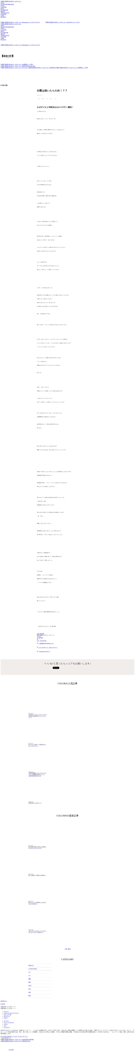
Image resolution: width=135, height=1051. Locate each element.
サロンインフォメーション (11, 1013)
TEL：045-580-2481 (41, 640)
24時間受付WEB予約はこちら (46, 643)
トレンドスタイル (9, 1022)
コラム (6, 1024)
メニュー (6, 1011)
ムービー (6, 1020)
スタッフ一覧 (7, 1014)
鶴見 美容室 (40, 635)
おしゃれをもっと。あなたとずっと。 (48, 647)
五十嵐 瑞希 (40, 637)
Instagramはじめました (44, 651)
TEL (29, 1041)
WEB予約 (31, 1039)
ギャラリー (7, 1016)
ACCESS (11, 1049)
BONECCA (4, 1001)
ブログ (6, 1018)
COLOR (3, 1004)
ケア (5, 1025)
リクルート (7, 1027)
